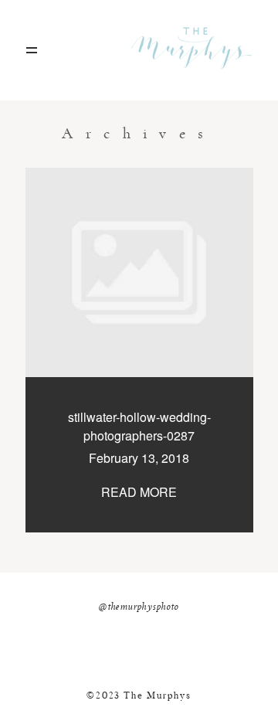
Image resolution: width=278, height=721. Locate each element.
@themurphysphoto (139, 607)
